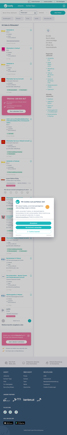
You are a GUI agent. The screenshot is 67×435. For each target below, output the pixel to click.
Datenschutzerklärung (22, 217)
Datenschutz (18, 235)
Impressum (48, 235)
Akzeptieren (33, 223)
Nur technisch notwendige (33, 227)
